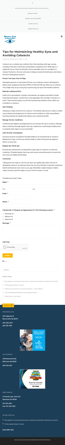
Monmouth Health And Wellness (42, 439)
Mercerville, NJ (9, 214)
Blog (5, 261)
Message (7, 223)
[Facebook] (32, 3)
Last (34, 189)
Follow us (6, 305)
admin (12, 59)
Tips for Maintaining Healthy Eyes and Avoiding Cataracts (21, 292)
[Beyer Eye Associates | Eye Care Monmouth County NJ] (10, 39)
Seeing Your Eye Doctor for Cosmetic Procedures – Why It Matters (24, 289)
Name (5, 182)
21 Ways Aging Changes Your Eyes (14, 285)
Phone (6, 202)
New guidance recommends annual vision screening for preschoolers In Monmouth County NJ (31, 281)
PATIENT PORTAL (33, 23)
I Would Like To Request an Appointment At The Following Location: (29, 210)
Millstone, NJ (9, 216)
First (4, 189)
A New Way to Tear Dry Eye (13, 296)
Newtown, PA (9, 219)
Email (5, 193)
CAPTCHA (6, 242)
